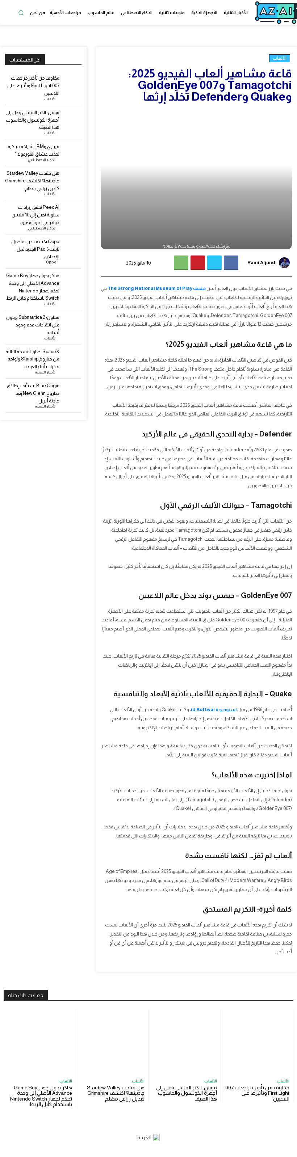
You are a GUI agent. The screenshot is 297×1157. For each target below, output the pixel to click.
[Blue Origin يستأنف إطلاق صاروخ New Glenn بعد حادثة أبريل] (71, 391)
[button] (21, 12)
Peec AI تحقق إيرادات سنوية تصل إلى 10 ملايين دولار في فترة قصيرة (35, 214)
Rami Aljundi (262, 262)
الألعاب (279, 58)
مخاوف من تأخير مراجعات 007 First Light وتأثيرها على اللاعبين (33, 85)
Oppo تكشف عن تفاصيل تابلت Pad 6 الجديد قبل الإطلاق (35, 249)
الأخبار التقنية (46, 372)
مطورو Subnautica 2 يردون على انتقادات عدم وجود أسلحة (32, 324)
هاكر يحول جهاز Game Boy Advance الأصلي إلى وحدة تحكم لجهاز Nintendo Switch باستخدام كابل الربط (41, 1096)
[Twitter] (214, 263)
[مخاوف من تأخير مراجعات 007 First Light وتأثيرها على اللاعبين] (71, 84)
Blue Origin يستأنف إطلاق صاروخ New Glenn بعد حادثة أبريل (33, 393)
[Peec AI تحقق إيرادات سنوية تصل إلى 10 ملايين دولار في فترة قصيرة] (71, 213)
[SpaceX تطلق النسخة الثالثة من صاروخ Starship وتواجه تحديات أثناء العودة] (71, 357)
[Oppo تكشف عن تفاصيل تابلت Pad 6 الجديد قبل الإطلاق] (71, 247)
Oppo (51, 262)
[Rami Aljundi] (285, 262)
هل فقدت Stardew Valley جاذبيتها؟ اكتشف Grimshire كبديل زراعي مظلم (32, 180)
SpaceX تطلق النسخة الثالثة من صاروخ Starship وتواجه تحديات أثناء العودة (32, 359)
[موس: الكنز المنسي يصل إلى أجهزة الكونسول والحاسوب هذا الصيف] (71, 118)
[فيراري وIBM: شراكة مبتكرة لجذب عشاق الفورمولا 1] (71, 152)
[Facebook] (231, 263)
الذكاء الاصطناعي (42, 160)
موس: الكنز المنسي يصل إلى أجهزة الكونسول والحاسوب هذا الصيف (32, 120)
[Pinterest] (198, 263)
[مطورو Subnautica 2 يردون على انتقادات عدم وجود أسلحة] (71, 323)
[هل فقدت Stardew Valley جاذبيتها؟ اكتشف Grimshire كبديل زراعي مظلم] (71, 179)
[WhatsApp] (181, 263)
